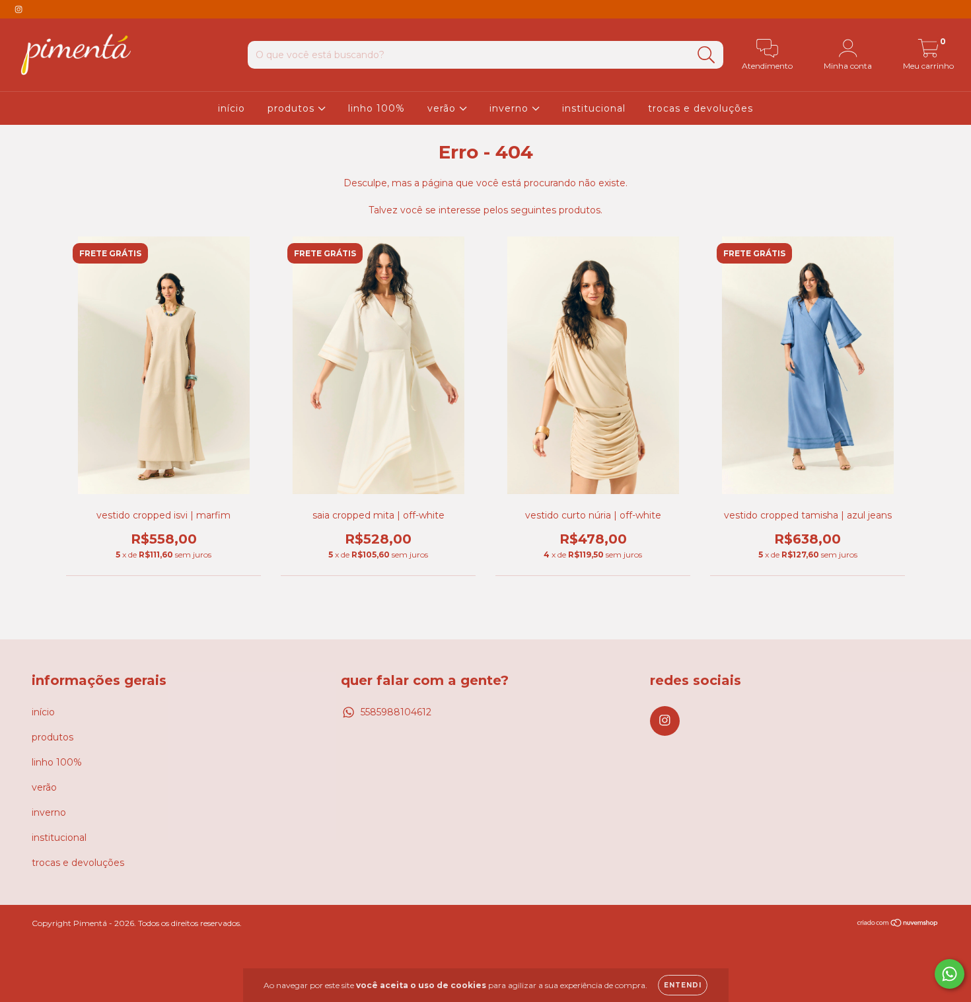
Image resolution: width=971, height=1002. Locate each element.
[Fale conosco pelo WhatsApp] (949, 974)
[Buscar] (706, 55)
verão (443, 108)
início (231, 108)
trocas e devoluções (700, 108)
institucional (594, 108)
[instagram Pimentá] (18, 9)
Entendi (682, 985)
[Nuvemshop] (898, 924)
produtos (293, 108)
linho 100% (376, 108)
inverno (510, 108)
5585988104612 (396, 712)
